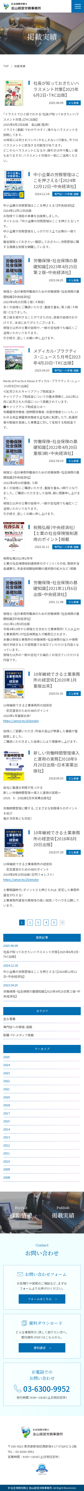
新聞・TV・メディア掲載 (18, 1035)
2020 (6, 1097)
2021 (6, 1089)
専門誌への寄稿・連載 (17, 1027)
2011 (6, 1153)
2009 (6, 1169)
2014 (6, 1129)
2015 (6, 1121)
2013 (6, 1137)
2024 (6, 1065)
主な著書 (9, 1019)
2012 (6, 1145)
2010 (6, 1161)
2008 (6, 1177)
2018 (6, 1105)
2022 (6, 1081)
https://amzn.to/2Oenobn (21, 721)
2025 (6, 1057)
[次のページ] (62, 922)
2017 (6, 1113)
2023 (6, 1073)
